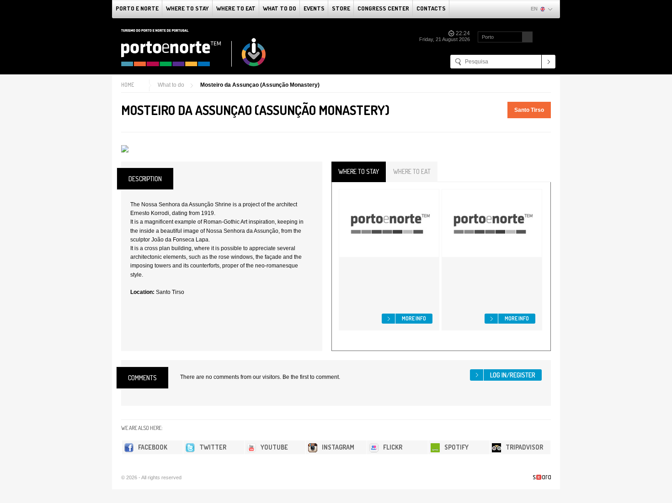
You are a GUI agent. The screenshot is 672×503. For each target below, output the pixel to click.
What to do (279, 8)
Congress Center (383, 8)
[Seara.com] (542, 477)
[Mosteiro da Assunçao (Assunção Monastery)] (124, 148)
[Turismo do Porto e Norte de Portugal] (194, 48)
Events (314, 8)
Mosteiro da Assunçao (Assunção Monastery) (260, 85)
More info (414, 318)
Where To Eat (236, 8)
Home (127, 84)
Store (341, 8)
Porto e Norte (137, 8)
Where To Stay (187, 8)
